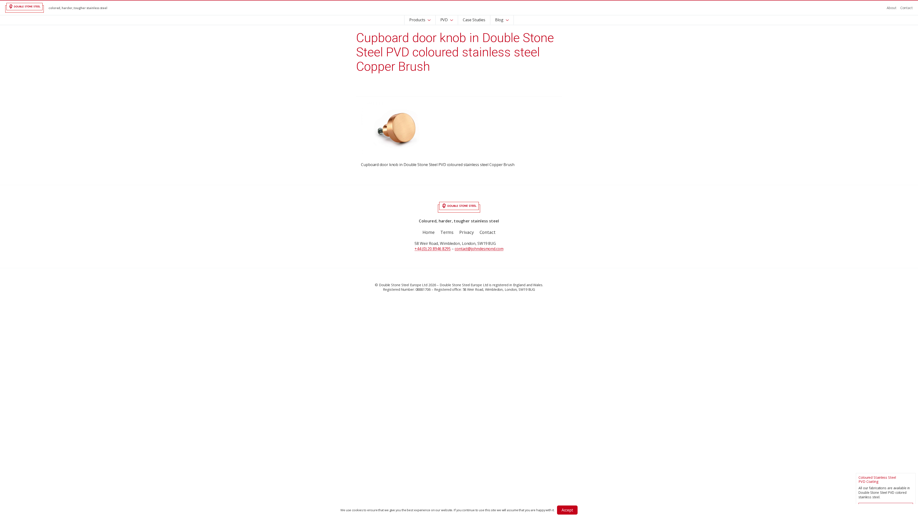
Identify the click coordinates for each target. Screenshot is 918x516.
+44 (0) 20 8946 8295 (433, 248)
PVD (444, 19)
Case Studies (474, 19)
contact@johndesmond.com (479, 248)
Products (417, 19)
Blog (499, 19)
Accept (567, 510)
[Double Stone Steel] (24, 8)
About (891, 7)
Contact (906, 7)
